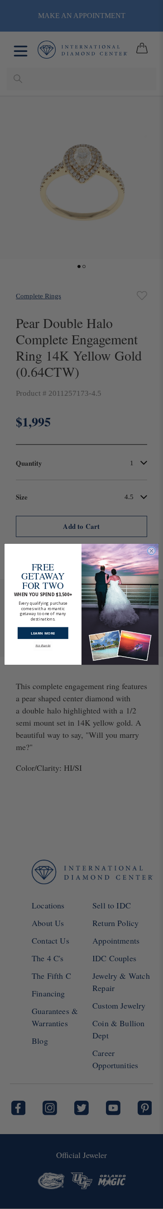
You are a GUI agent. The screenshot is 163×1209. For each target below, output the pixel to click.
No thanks (42, 641)
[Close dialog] (151, 551)
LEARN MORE (43, 628)
